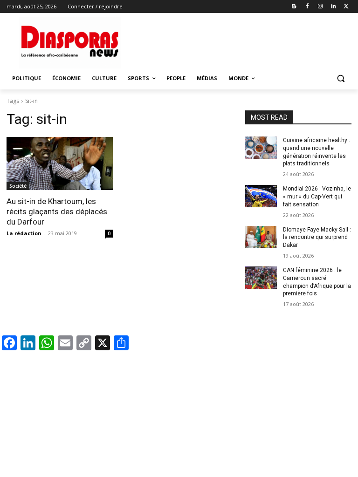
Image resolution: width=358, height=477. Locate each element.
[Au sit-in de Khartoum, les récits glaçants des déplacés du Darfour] (60, 163)
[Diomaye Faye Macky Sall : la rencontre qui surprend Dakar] (261, 237)
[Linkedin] (333, 6)
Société (18, 186)
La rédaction (24, 233)
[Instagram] (320, 6)
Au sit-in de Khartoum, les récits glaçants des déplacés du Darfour (57, 211)
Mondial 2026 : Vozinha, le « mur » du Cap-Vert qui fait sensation (317, 196)
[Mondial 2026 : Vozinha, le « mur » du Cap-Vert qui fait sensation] (261, 196)
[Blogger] (294, 6)
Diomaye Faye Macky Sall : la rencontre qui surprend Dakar (317, 237)
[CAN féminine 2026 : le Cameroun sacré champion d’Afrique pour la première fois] (261, 277)
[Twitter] (346, 6)
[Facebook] (307, 6)
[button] (340, 78)
